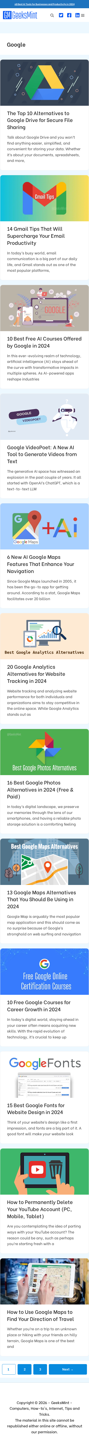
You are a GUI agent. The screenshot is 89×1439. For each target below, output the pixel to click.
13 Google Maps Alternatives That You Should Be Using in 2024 (41, 899)
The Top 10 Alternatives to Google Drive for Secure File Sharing (40, 120)
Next (67, 1369)
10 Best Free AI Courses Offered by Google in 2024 (44, 342)
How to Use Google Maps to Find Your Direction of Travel (40, 1315)
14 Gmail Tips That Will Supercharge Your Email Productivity (36, 235)
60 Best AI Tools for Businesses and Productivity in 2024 (45, 4)
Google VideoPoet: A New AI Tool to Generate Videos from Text (42, 454)
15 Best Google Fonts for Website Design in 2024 (36, 1108)
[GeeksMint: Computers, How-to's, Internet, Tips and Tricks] (20, 15)
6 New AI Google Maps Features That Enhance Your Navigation (40, 563)
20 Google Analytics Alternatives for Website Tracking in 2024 (36, 673)
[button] (52, 15)
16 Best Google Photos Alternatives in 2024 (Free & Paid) (40, 789)
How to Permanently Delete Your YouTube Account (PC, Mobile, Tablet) (40, 1209)
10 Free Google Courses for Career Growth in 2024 (39, 1005)
